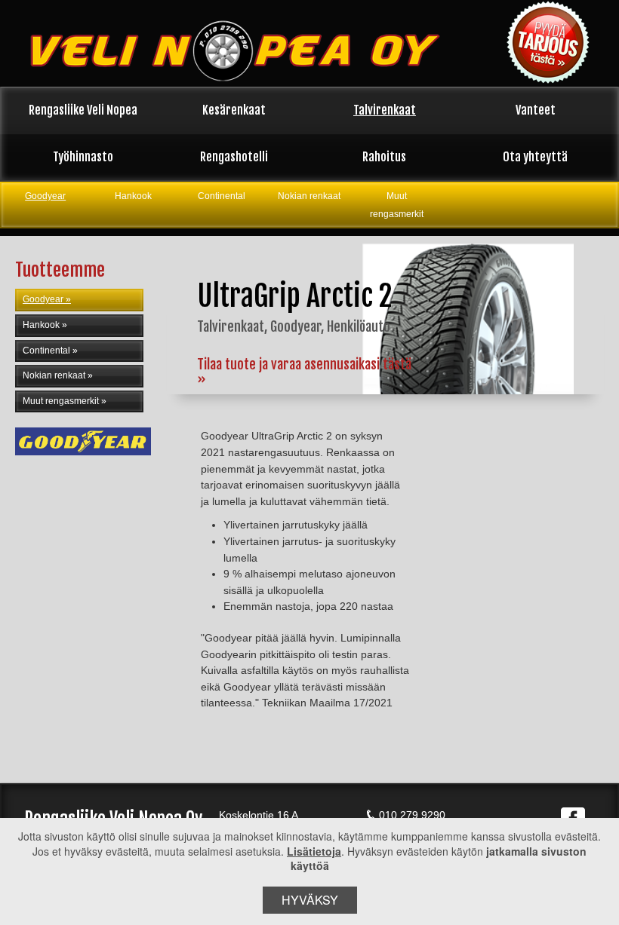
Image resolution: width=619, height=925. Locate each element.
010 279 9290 (412, 815)
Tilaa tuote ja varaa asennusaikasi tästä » (304, 371)
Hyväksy (310, 899)
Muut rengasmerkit (396, 205)
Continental (221, 196)
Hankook (133, 196)
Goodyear (45, 196)
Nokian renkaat (309, 196)
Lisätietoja (314, 851)
